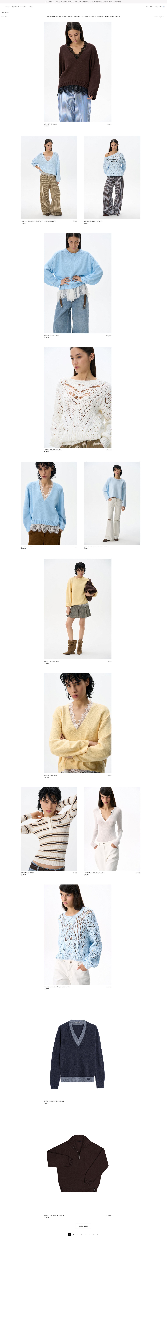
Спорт (112, 16)
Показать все (51, 16)
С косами (93, 16)
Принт (107, 16)
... (89, 1234)
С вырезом (62, 16)
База (82, 16)
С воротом (70, 16)
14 (93, 1234)
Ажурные (87, 16)
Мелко (156, 16)
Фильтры (4, 16)
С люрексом (101, 16)
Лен (57, 16)
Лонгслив (77, 16)
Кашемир (117, 16)
